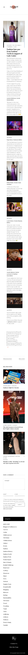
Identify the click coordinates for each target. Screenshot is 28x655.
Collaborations (7, 540)
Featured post (7, 559)
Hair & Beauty (7, 562)
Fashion (5, 385)
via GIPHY (9, 137)
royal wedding (11, 344)
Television (6, 600)
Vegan (5, 609)
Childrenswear (7, 535)
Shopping (17, 456)
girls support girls (12, 335)
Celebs (5, 425)
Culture (5, 543)
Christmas (6, 538)
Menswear (6, 573)
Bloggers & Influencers (10, 527)
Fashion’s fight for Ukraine (11, 388)
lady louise (10, 338)
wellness (5, 617)
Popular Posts (7, 584)
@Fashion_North (12, 322)
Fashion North (11, 456)
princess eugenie (11, 341)
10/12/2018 (9, 45)
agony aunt (6, 524)
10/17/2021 (5, 459)
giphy (18, 332)
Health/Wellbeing (8, 565)
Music (5, 576)
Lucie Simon (17, 45)
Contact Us (14, 643)
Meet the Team (14, 647)
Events (5, 546)
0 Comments (9, 46)
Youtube (5, 625)
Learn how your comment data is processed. (9, 507)
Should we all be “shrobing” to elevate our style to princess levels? (14, 462)
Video (5, 611)
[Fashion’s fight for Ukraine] (14, 376)
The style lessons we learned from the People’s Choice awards (13, 428)
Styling (5, 457)
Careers (5, 529)
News (9, 385)
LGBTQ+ (5, 570)
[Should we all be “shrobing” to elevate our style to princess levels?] (14, 443)
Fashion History (7, 551)
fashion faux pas (11, 332)
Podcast (5, 581)
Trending (6, 606)
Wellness (5, 619)
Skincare (5, 592)
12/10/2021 (15, 425)
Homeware (6, 568)
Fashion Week (7, 557)
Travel (5, 603)
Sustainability (7, 598)
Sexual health (7, 587)
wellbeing (6, 614)
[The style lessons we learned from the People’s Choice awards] (14, 407)
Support (18, 344)
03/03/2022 (14, 385)
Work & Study (7, 622)
